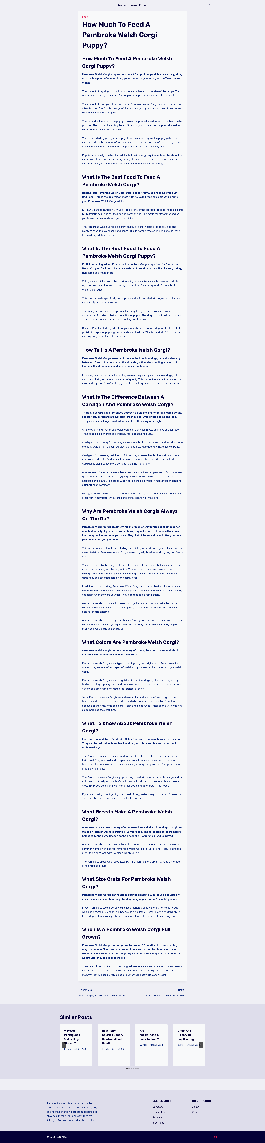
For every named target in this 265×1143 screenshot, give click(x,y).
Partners (157, 1117)
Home (122, 5)
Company (157, 1106)
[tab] (127, 1068)
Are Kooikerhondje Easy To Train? (149, 1035)
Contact (196, 1112)
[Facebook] (215, 1137)
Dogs (85, 17)
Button (213, 5)
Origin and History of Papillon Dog (185, 1035)
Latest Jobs (159, 1112)
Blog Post (158, 1122)
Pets (69, 1049)
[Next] (201, 1045)
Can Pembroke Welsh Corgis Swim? (166, 993)
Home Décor (138, 5)
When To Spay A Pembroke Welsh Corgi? (101, 993)
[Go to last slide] (64, 1045)
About (195, 1106)
